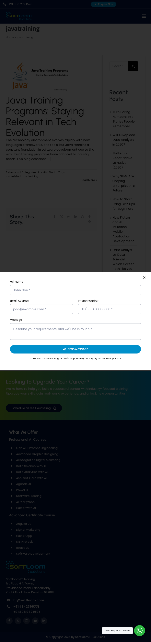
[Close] (144, 277)
